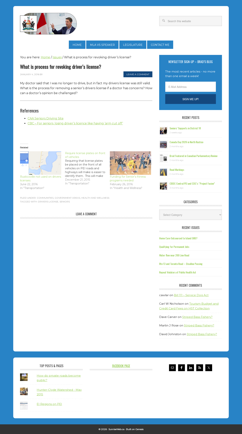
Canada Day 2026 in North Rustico (186, 142)
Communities (45, 197)
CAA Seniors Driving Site (46, 118)
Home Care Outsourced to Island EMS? (178, 238)
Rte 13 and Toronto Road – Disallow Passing (180, 264)
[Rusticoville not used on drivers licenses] (40, 163)
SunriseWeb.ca (116, 429)
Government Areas (67, 197)
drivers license (48, 201)
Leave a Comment (137, 74)
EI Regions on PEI (49, 404)
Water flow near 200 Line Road (174, 255)
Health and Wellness (95, 197)
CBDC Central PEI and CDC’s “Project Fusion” (192, 183)
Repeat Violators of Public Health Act (177, 272)
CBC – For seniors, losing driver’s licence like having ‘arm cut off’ (75, 123)
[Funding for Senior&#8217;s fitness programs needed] (130, 163)
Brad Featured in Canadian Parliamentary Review (193, 156)
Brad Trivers (48, 23)
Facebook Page (121, 366)
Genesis (139, 429)
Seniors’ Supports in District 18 (185, 128)
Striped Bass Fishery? (197, 317)
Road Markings (177, 170)
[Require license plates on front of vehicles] (87, 168)
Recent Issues (190, 227)
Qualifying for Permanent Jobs (174, 247)
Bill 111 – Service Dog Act (191, 295)
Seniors (65, 201)
